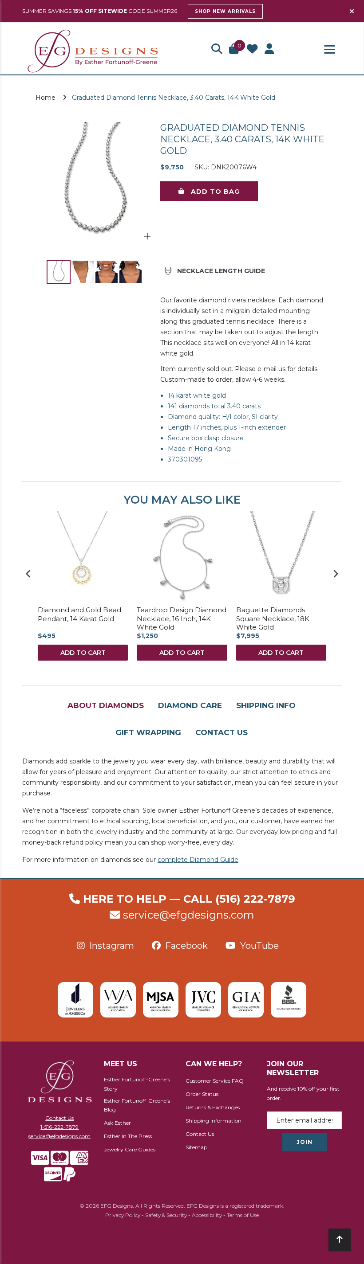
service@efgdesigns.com (188, 914)
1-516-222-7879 (59, 1126)
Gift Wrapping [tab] (148, 732)
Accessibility (207, 1215)
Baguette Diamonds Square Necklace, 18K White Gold (272, 618)
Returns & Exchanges (213, 1107)
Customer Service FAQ (215, 1080)
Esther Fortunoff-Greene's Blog (137, 1105)
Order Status (202, 1094)
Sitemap (196, 1147)
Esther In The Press (128, 1136)
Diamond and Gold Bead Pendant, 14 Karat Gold (79, 614)
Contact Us (59, 1118)
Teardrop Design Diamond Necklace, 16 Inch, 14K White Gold (181, 618)
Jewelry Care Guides (129, 1149)
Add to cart (83, 653)
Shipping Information (213, 1120)
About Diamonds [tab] (105, 705)
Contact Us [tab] (221, 732)
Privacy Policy (122, 1215)
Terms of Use (243, 1215)
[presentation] (28, 574)
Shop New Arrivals (225, 11)
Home (45, 98)
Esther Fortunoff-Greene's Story (137, 1084)
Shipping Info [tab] (266, 705)
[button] (217, 49)
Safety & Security (166, 1215)
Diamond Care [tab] (190, 705)
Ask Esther (117, 1122)
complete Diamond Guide (198, 860)
